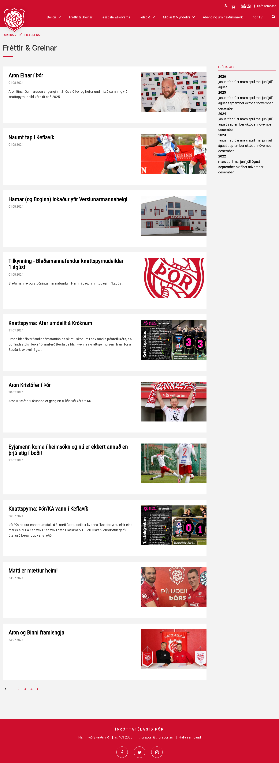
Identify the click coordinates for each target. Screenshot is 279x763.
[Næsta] (37, 689)
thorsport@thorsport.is (155, 737)
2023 (222, 135)
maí (259, 82)
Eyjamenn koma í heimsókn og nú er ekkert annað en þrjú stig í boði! (68, 449)
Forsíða (8, 34)
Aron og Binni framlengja (36, 632)
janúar (223, 82)
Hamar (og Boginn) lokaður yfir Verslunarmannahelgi (68, 199)
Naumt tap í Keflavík (31, 137)
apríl (252, 82)
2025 (222, 92)
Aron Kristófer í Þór (30, 385)
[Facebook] (122, 752)
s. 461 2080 (123, 737)
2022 (222, 156)
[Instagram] (157, 752)
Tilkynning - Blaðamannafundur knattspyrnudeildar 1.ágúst (66, 264)
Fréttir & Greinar (30, 34)
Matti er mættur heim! (33, 570)
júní (265, 82)
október (251, 103)
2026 (222, 76)
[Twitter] (139, 752)
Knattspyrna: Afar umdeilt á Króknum (50, 323)
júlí (270, 82)
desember (226, 108)
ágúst (222, 87)
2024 (222, 114)
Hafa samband (190, 737)
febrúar (234, 82)
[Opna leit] (273, 16)
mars (244, 82)
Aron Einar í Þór (26, 75)
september (236, 103)
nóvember (265, 103)
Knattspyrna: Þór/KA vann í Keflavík (48, 508)
